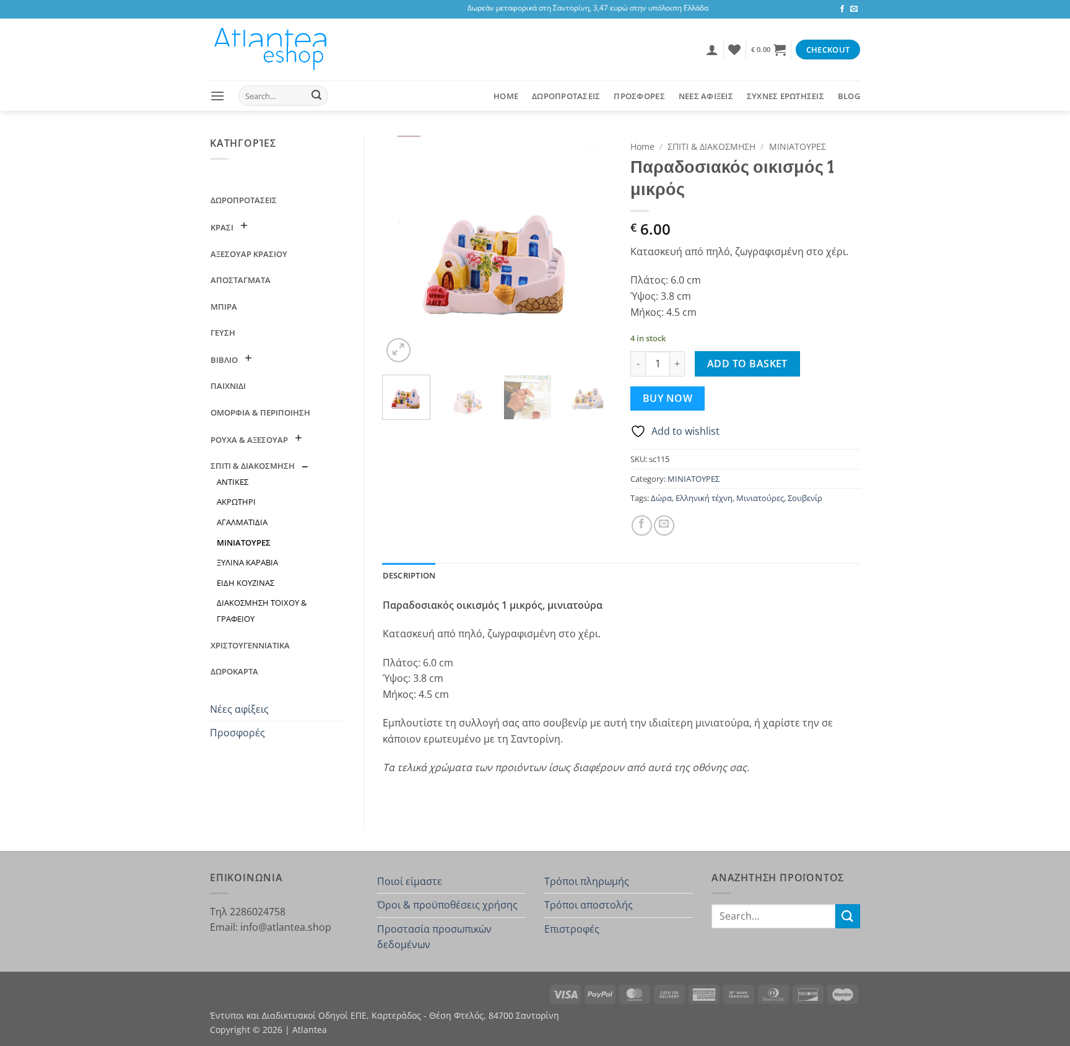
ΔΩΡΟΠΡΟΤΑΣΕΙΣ (566, 96)
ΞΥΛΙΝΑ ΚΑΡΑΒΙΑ (247, 562)
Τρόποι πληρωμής (586, 881)
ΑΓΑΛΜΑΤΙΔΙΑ (242, 522)
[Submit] (316, 96)
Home (506, 96)
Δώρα (661, 497)
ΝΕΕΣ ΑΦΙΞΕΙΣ (706, 96)
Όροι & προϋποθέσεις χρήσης (447, 905)
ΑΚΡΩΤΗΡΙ (236, 501)
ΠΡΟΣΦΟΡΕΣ (639, 96)
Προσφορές (237, 732)
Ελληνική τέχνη (704, 497)
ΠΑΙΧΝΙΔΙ (228, 385)
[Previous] (402, 250)
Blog (849, 96)
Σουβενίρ (805, 497)
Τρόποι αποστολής (588, 905)
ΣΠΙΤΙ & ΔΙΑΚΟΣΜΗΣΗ (253, 465)
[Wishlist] (734, 49)
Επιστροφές (571, 929)
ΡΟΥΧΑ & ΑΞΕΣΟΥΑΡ (249, 439)
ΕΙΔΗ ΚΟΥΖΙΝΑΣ (245, 582)
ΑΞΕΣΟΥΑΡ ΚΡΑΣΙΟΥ (249, 253)
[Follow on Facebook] (842, 9)
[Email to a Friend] (664, 525)
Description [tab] (409, 575)
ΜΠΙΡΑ (224, 306)
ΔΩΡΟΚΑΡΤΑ (234, 671)
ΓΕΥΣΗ (223, 332)
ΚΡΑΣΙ (222, 227)
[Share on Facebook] (642, 525)
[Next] (592, 250)
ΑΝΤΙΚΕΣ (232, 481)
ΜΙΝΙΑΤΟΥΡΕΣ (244, 542)
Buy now (667, 398)
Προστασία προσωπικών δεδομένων (434, 937)
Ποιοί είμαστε (409, 881)
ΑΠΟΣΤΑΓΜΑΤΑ (241, 279)
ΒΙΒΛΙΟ (224, 359)
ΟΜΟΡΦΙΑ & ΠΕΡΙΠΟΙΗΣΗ (260, 412)
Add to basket (747, 363)
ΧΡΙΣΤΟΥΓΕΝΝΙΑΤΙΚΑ (250, 645)
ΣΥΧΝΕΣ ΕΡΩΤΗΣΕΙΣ (785, 96)
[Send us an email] (854, 9)
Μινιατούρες (760, 497)
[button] (712, 49)
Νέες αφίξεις (239, 709)
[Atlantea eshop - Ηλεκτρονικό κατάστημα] (272, 49)
